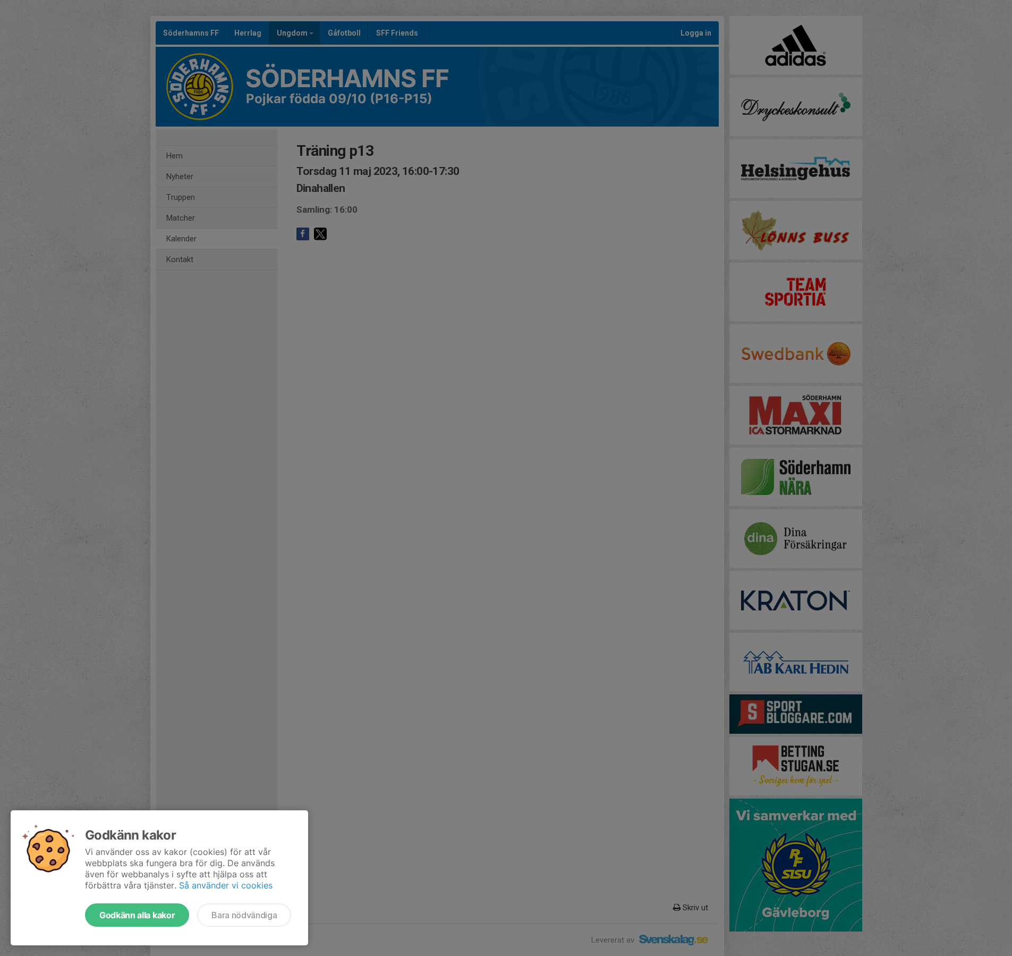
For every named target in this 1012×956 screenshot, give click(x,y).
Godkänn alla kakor (137, 915)
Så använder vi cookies (226, 885)
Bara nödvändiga (244, 915)
